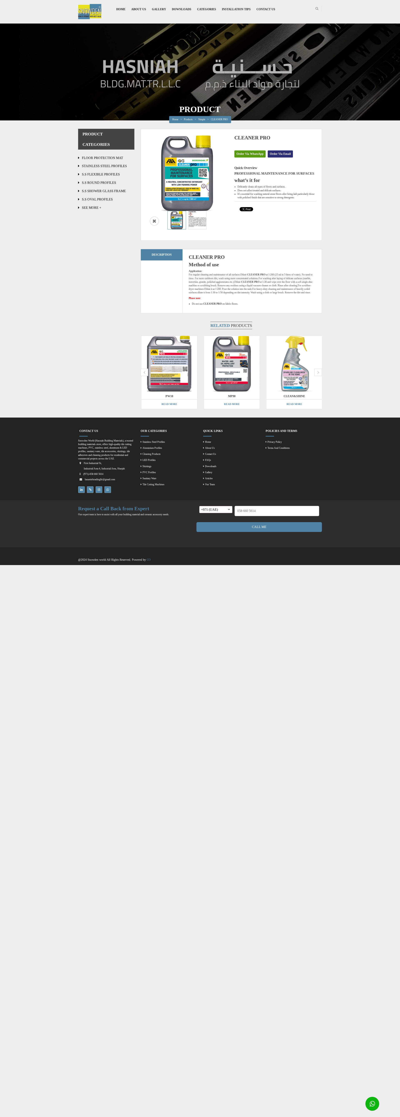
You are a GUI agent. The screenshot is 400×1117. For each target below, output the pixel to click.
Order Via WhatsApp (250, 153)
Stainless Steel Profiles (104, 166)
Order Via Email (280, 153)
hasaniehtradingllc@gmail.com (100, 479)
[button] (154, 221)
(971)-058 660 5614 (93, 474)
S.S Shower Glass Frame (104, 191)
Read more (169, 404)
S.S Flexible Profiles (101, 174)
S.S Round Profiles (99, 182)
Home (175, 119)
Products (188, 119)
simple (201, 119)
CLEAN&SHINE (294, 396)
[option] (187, 173)
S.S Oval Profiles (97, 199)
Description (162, 254)
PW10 (169, 396)
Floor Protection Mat (102, 158)
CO (149, 559)
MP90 (231, 396)
